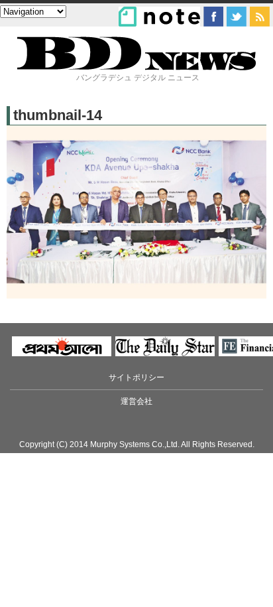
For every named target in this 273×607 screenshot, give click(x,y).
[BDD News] (136, 67)
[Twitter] (236, 17)
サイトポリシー (136, 377)
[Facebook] (213, 17)
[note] (159, 17)
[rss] (260, 17)
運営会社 (136, 401)
